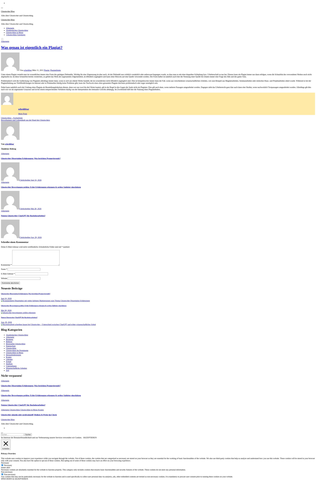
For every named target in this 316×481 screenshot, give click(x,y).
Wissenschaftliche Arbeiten (16, 368)
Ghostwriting (11, 348)
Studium (9, 364)
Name (4, 269)
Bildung (9, 342)
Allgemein (10, 28)
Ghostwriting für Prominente (17, 350)
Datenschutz (11, 346)
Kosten (8, 357)
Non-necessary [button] (7, 472)
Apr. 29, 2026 (36, 237)
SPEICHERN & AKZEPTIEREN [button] (14, 479)
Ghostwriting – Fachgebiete (12, 118)
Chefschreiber (25, 180)
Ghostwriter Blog (8, 11)
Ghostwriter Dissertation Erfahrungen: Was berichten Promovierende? (30, 158)
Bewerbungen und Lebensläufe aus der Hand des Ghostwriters (25, 120)
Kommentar (6, 265)
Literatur (9, 359)
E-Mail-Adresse (8, 274)
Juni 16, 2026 (36, 180)
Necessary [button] (5, 463)
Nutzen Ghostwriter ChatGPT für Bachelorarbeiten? (23, 216)
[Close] (2, 432)
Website (4, 278)
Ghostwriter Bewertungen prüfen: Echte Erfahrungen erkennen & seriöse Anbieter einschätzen (41, 187)
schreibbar (28, 70)
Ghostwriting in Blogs (14, 33)
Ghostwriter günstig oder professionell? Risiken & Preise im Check (29, 415)
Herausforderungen (13, 355)
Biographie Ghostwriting (15, 344)
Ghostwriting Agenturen (15, 35)
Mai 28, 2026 (36, 209)
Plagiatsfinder (55, 70)
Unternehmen (11, 366)
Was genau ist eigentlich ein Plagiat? (31, 47)
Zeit (7, 370)
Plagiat (46, 70)
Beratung (9, 339)
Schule (8, 362)
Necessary (8, 465)
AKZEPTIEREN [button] (90, 438)
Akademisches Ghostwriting (17, 30)
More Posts (22, 114)
